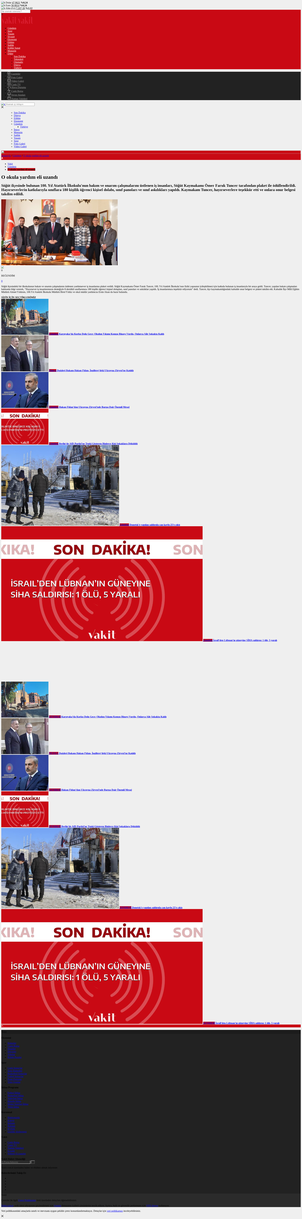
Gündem (12, 28)
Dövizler (12, 1051)
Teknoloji (18, 59)
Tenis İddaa (13, 1107)
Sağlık (11, 45)
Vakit (10, 163)
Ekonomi (12, 39)
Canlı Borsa (17, 91)
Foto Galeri (16, 77)
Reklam (11, 1126)
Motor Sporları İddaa (18, 1104)
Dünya (17, 65)
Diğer (10, 53)
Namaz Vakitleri (19, 98)
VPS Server (152, 1205)
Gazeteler (15, 74)
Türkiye (18, 67)
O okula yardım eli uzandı (36, 155)
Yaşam (11, 33)
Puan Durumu (15, 1079)
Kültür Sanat (14, 48)
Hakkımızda (14, 1117)
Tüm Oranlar (14, 1082)
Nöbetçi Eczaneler (17, 1153)
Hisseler (12, 1048)
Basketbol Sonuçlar (17, 1073)
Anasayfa (6, 155)
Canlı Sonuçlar (15, 1068)
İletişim (11, 1123)
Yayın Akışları (18, 95)
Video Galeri (17, 81)
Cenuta (57, 1205)
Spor (10, 31)
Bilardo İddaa (14, 1101)
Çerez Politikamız (27, 1200)
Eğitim (11, 42)
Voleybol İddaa (15, 1098)
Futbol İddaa (14, 1092)
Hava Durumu (18, 87)
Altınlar (11, 1054)
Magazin (12, 50)
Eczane (11, 1150)
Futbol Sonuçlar (15, 1076)
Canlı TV (16, 84)
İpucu (17, 129)
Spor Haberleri (15, 1070)
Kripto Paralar (15, 1057)
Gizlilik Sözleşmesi (17, 1131)
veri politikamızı (115, 1211)
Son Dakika (20, 56)
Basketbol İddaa (16, 1095)
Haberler (12, 1043)
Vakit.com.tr (7, 1205)
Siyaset (11, 36)
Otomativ (18, 62)
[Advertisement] (24, 661)
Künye (11, 1120)
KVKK (11, 1129)
